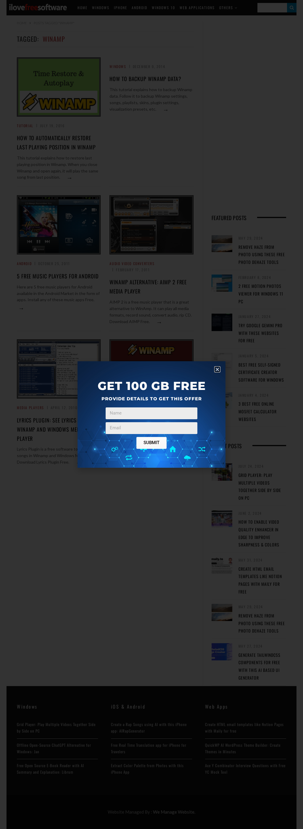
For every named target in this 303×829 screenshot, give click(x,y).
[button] (217, 369)
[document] (151, 414)
